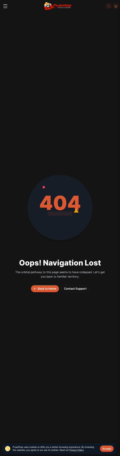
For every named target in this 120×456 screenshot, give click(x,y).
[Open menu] (5, 6)
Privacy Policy (76, 450)
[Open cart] (116, 6)
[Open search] (109, 6)
